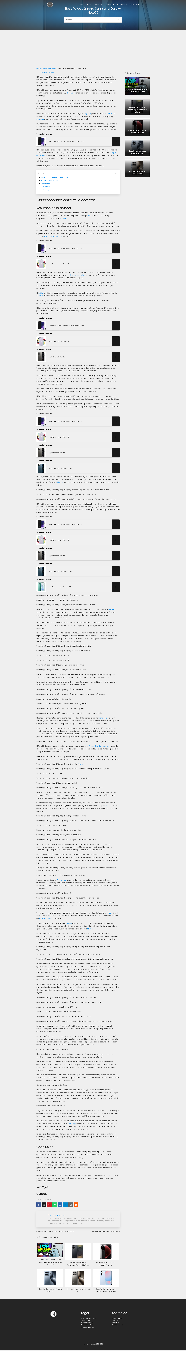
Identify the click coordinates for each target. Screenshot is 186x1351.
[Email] (70, 1204)
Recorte (39, 295)
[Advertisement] (93, 46)
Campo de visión (77, 275)
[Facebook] (38, 1204)
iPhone (109, 913)
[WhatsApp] (54, 1204)
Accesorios (121, 4)
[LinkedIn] (60, 1204)
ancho (69, 923)
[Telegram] (65, 1204)
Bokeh (80, 764)
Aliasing (72, 1123)
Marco (90, 929)
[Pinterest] (49, 1204)
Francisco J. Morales (47, 73)
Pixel (89, 215)
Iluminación (103, 718)
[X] (44, 1204)
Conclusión (45, 184)
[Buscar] (118, 19)
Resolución (71, 93)
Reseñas (98, 4)
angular (87, 113)
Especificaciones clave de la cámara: (55, 177)
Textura (111, 609)
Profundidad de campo (99, 746)
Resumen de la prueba (49, 180)
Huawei (63, 218)
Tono (108, 805)
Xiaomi (60, 482)
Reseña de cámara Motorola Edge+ (105, 1231)
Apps (89, 4)
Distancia (43, 918)
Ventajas (46, 187)
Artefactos (61, 880)
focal (50, 918)
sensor (109, 113)
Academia (133, 4)
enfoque (40, 119)
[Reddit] (76, 1204)
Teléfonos (108, 4)
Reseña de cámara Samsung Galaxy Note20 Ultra (56, 1231)
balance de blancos (53, 236)
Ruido (40, 293)
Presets (81, 4)
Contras (46, 190)
